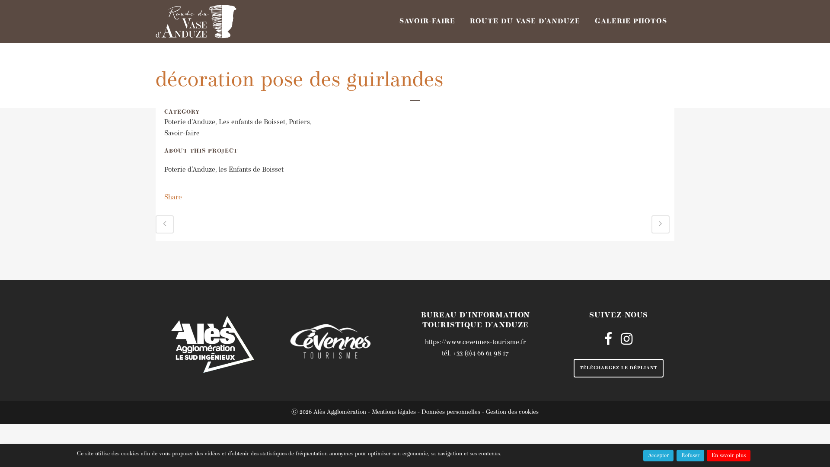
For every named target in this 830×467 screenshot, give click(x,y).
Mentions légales (394, 412)
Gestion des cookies (512, 412)
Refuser (690, 455)
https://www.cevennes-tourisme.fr (475, 342)
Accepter (658, 455)
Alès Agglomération (339, 412)
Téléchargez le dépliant (619, 368)
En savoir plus (729, 455)
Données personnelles (450, 412)
